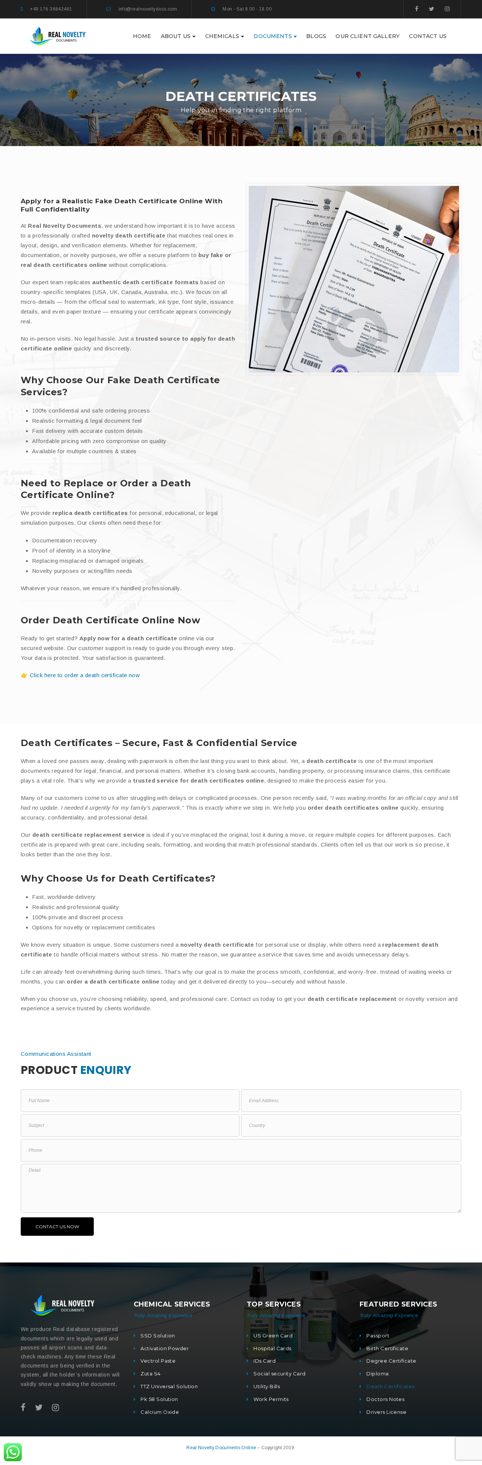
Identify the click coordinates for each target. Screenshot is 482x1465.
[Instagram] (447, 9)
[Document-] (58, 35)
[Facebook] (416, 9)
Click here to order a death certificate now (85, 675)
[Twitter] (431, 9)
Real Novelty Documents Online (221, 1447)
